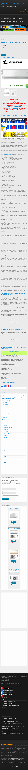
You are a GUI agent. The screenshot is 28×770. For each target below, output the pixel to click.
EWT (4, 467)
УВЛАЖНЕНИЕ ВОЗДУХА (7, 709)
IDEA (4, 464)
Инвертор (18, 483)
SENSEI (5, 460)
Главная (2, 37)
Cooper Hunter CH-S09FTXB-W (14, 528)
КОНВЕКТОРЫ (6, 404)
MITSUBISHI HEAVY (7, 429)
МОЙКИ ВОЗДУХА (7, 413)
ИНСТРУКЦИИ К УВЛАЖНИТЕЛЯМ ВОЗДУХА (10, 705)
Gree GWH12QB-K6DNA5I (14, 352)
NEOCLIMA (6, 437)
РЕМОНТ (21, 18)
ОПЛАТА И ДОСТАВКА (6, 21)
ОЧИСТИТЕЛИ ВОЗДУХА (8, 411)
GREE (15, 37)
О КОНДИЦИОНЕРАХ (6, 712)
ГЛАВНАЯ (3, 15)
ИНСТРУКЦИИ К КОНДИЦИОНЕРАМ (9, 718)
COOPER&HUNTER (7, 431)
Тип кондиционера (6, 483)
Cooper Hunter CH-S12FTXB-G (14, 549)
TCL (4, 469)
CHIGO (5, 458)
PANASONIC (6, 435)
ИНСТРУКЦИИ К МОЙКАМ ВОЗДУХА (9, 701)
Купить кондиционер (22, 192)
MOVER (16, 766)
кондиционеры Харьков (16, 758)
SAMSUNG (6, 439)
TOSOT (5, 454)
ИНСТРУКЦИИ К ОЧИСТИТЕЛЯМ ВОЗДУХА (10, 703)
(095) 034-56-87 (24, 11)
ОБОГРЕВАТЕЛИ (6, 400)
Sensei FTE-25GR (5, 728)
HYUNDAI (5, 423)
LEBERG (5, 425)
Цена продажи (5, 486)
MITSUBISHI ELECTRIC (8, 427)
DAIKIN (5, 452)
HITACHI (5, 446)
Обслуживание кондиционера (8, 721)
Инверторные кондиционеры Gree (10, 381)
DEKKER (5, 450)
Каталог (6, 37)
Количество (4, 49)
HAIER (5, 421)
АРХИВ (11, 37)
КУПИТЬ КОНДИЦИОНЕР (13, 108)
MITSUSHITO (6, 433)
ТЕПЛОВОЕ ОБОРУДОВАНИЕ (7, 716)
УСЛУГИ (5, 417)
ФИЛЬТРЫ (5, 415)
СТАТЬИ (3, 707)
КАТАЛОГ (3, 392)
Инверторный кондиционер (9, 382)
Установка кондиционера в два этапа (9, 723)
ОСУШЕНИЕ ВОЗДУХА (6, 714)
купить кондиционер (16, 759)
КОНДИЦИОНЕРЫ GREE (14, 106)
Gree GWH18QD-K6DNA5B (14, 351)
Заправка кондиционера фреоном (9, 726)
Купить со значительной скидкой (7, 57)
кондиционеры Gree (8, 154)
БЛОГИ (3, 699)
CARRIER (5, 448)
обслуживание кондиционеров (7, 309)
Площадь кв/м (14, 480)
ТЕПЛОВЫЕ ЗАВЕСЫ (7, 402)
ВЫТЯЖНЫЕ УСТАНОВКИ (8, 406)
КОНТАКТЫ (3, 23)
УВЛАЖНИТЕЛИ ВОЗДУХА (8, 408)
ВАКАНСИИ (15, 21)
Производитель (5, 480)
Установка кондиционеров (7, 307)
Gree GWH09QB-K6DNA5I (14, 354)
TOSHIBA (5, 444)
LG (4, 471)
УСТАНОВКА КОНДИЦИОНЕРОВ (14, 15)
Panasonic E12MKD (6, 735)
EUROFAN (5, 441)
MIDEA (5, 456)
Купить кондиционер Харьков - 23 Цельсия (13, 4)
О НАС (21, 21)
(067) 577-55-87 (24, 9)
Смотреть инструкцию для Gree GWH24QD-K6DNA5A (12, 329)
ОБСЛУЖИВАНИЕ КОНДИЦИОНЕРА (9, 18)
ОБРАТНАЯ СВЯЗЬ (12, 23)
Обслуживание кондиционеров (8, 724)
